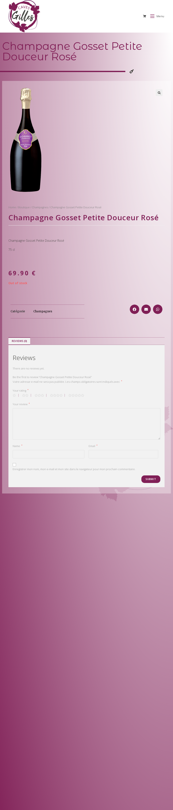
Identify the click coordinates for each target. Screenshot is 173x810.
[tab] (19, 341)
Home (12, 207)
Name (17, 446)
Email (93, 446)
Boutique (24, 207)
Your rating (20, 390)
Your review (21, 404)
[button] (134, 309)
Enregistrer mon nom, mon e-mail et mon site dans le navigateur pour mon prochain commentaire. (74, 469)
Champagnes (40, 207)
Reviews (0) (19, 341)
